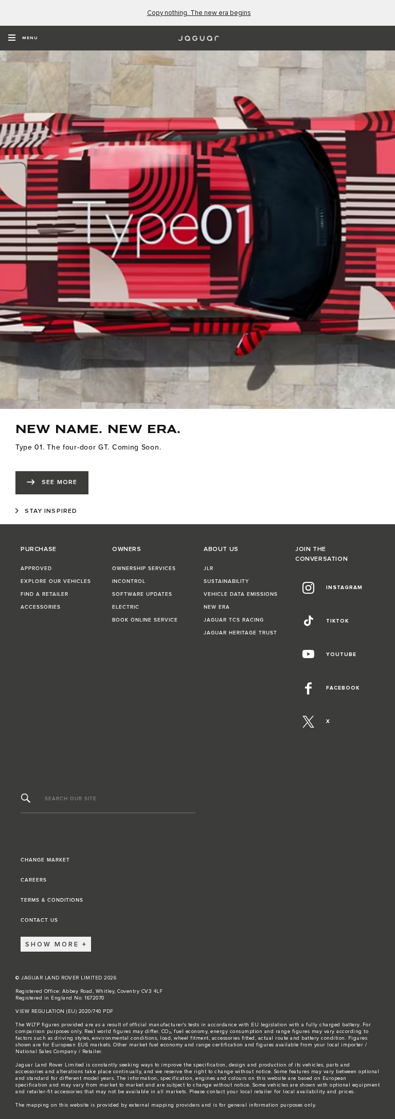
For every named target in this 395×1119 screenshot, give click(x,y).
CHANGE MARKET (45, 860)
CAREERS (34, 880)
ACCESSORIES (41, 607)
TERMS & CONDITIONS (52, 900)
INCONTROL (129, 581)
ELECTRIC (125, 607)
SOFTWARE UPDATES (142, 594)
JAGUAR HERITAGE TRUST (240, 633)
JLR (208, 568)
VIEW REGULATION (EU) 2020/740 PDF (64, 1011)
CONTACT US (39, 920)
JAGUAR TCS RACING (234, 620)
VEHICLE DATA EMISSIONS (241, 594)
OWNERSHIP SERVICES (144, 568)
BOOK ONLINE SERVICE (145, 620)
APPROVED (36, 568)
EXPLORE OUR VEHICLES (56, 581)
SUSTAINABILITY (226, 581)
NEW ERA (217, 607)
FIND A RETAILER (44, 594)
